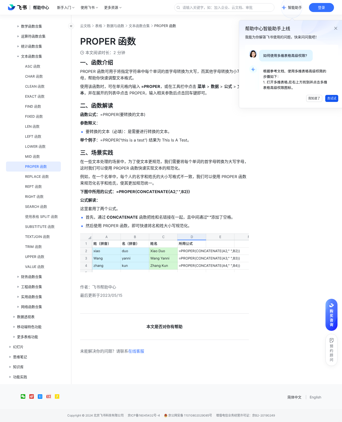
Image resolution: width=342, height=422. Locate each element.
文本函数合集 (139, 26)
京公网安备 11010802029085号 (189, 415)
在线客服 (136, 351)
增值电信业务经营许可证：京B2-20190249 (245, 415)
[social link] (25, 396)
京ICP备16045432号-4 (144, 415)
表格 (98, 26)
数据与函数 (115, 26)
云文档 (85, 26)
